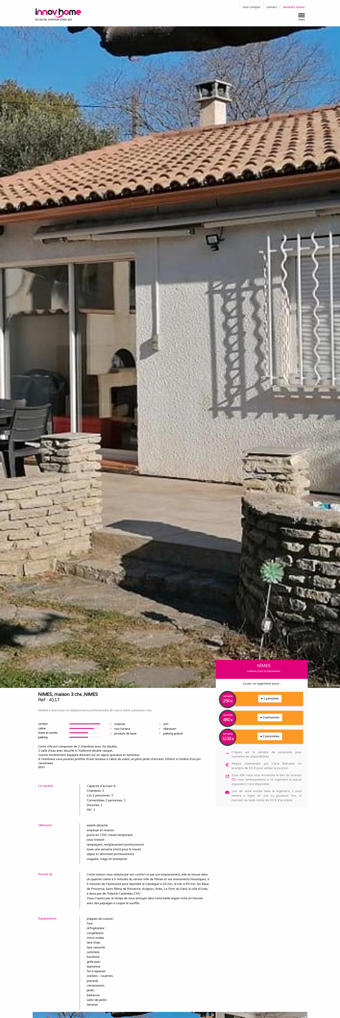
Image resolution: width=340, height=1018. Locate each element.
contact (271, 7)
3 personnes (270, 736)
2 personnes (270, 717)
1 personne (271, 698)
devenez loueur (294, 7)
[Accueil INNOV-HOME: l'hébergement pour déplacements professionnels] (66, 14)
